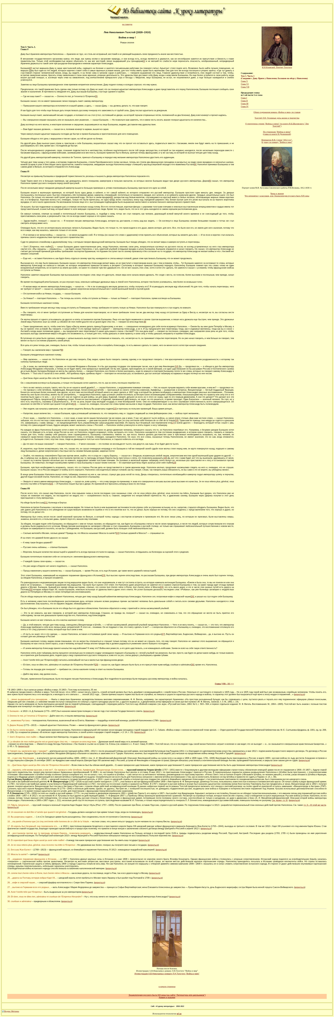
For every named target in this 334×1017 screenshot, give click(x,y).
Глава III (244, 104)
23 (103, 575)
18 (165, 458)
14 (74, 404)
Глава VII (245, 87)
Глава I (244, 98)
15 (115, 409)
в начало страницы (167, 986)
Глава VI (245, 84)
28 (56, 660)
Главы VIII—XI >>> (224, 684)
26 (192, 596)
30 (192, 665)
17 (173, 423)
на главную (127, 24)
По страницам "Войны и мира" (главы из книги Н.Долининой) (277, 133)
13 (54, 399)
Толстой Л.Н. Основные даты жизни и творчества (277, 118)
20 (51, 484)
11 (82, 378)
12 (95, 390)
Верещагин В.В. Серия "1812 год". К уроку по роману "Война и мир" (277, 141)
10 (176, 366)
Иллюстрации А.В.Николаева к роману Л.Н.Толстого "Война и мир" (167, 974)
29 (96, 665)
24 (161, 587)
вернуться (299, 694)
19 (174, 463)
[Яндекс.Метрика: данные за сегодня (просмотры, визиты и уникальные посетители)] (10, 1011)
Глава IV (245, 106)
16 (176, 420)
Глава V (244, 81)
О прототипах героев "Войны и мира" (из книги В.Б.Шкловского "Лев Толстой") (277, 125)
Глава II (244, 101)
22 (117, 533)
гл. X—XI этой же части (315, 805)
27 (163, 634)
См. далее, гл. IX (280, 800)
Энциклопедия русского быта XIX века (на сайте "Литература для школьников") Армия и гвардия (167, 996)
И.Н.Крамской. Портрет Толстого (277, 67)
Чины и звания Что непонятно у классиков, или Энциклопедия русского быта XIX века (277, 194)
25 (31, 589)
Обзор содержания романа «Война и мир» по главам (277, 112)
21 (45, 503)
